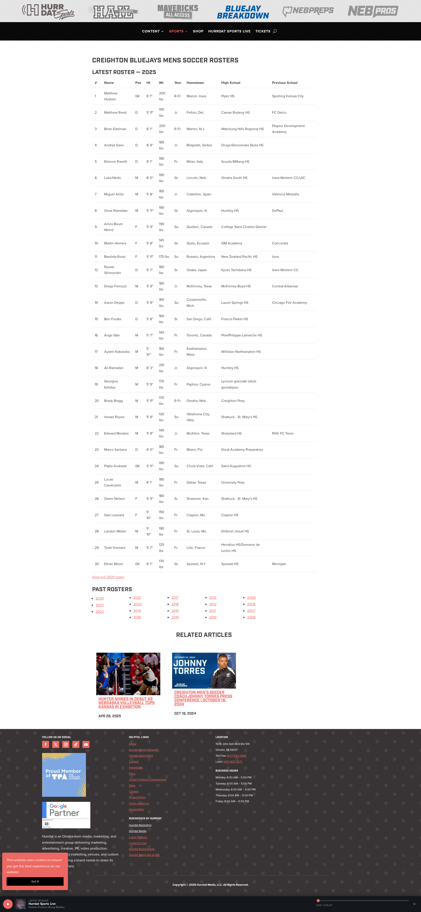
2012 (212, 604)
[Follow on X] (55, 744)
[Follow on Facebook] (45, 744)
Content (151, 32)
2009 (251, 597)
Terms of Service (139, 803)
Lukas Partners (138, 837)
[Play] (8, 904)
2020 (138, 604)
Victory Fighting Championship (147, 780)
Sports (176, 32)
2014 (175, 617)
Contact (134, 762)
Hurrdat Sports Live (229, 32)
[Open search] (275, 31)
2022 (100, 611)
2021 (137, 597)
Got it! (35, 881)
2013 (212, 597)
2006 (251, 617)
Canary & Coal (137, 843)
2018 (137, 617)
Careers (134, 791)
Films (132, 774)
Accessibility (136, 809)
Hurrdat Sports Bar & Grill (144, 855)
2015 (175, 610)
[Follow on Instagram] (65, 744)
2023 (100, 605)
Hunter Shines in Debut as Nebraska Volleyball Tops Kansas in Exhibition (126, 703)
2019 (137, 610)
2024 (100, 598)
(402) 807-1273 (232, 762)
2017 (174, 597)
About (132, 744)
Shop (198, 32)
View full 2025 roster (108, 577)
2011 (212, 610)
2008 (251, 604)
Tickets (263, 32)
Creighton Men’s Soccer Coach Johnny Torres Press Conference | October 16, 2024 (203, 699)
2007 (251, 610)
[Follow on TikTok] (75, 744)
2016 (175, 604)
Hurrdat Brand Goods (142, 849)
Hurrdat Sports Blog (141, 756)
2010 (213, 617)
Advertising (136, 767)
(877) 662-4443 (236, 756)
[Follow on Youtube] (85, 744)
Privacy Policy (137, 797)
